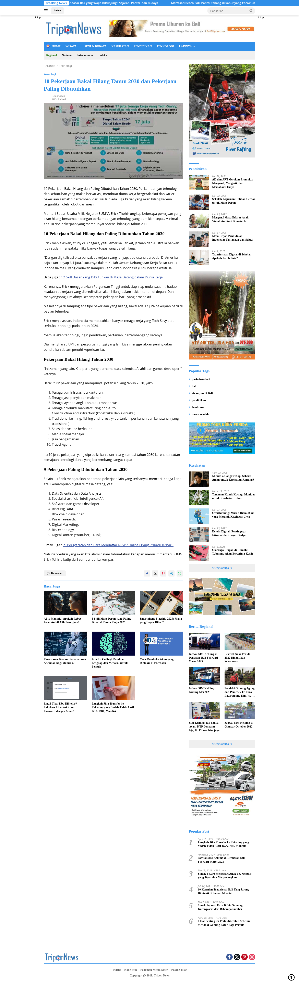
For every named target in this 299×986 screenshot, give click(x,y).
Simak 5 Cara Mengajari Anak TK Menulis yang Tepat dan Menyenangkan (224, 875)
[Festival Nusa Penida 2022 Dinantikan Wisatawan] (240, 641)
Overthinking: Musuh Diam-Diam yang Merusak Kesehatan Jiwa (233, 514)
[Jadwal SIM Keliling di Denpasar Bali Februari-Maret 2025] (204, 641)
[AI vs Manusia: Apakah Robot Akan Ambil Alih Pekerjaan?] (65, 603)
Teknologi (50, 74)
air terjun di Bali (202, 393)
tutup (38, 17)
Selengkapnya (221, 567)
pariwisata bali (201, 379)
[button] (251, 10)
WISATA (70, 46)
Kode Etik (130, 969)
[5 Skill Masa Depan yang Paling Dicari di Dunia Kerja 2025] (113, 603)
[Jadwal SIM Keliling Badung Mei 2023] (204, 676)
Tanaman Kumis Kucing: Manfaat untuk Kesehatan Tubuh (233, 496)
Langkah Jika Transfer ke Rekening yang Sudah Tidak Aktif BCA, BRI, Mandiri (113, 707)
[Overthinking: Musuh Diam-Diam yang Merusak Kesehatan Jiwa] (199, 516)
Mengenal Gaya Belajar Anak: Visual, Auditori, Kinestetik (231, 219)
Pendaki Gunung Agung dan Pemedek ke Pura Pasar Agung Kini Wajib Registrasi (240, 692)
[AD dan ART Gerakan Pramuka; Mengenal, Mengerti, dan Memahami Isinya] (199, 182)
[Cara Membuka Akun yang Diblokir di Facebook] (161, 644)
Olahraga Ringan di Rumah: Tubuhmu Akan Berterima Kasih (232, 551)
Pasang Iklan (179, 969)
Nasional (67, 55)
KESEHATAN (120, 46)
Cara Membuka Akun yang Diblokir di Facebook (157, 661)
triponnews (58, 96)
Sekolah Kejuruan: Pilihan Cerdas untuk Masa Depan (233, 201)
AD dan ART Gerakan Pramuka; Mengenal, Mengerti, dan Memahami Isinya (232, 183)
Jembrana (198, 407)
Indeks (57, 10)
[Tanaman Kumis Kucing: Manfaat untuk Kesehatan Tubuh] (199, 497)
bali (194, 386)
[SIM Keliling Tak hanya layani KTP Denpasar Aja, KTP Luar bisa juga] (204, 710)
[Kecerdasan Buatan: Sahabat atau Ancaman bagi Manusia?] (65, 644)
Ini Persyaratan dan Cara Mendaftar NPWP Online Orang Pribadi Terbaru (118, 545)
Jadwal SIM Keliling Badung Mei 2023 (201, 690)
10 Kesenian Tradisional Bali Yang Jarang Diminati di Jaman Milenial (223, 891)
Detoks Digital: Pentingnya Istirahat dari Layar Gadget (229, 533)
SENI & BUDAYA (95, 46)
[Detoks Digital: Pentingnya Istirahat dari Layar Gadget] (199, 534)
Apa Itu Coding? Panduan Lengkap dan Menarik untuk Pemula (110, 663)
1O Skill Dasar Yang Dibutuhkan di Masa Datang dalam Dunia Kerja (112, 277)
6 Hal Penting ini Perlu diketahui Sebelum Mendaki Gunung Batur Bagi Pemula (224, 923)
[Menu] (46, 10)
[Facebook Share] (147, 573)
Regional (51, 55)
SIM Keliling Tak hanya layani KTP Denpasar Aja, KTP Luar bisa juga (204, 726)
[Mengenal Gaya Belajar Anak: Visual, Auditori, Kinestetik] (199, 220)
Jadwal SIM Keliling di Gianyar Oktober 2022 (239, 724)
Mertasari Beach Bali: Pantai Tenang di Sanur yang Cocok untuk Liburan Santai (190, 3)
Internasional (85, 55)
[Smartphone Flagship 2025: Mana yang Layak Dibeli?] (161, 603)
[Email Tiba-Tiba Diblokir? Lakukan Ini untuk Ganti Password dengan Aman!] (65, 688)
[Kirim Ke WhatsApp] (180, 573)
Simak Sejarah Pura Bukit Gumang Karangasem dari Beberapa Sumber (220, 907)
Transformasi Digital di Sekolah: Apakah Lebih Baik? (232, 256)
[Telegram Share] (171, 573)
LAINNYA (185, 46)
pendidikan (199, 400)
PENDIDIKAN (143, 46)
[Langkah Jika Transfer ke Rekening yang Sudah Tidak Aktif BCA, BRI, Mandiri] (113, 688)
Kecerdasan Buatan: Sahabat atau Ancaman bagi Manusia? (65, 661)
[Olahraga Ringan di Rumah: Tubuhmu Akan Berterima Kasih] (199, 553)
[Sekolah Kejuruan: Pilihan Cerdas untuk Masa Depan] (199, 202)
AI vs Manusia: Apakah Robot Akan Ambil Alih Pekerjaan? (62, 620)
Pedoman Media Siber (154, 969)
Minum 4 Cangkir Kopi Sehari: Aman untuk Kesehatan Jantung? (233, 478)
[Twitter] (237, 957)
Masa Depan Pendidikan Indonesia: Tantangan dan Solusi (232, 238)
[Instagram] (252, 957)
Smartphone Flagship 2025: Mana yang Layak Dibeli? (161, 620)
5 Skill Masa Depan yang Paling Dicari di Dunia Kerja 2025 (111, 620)
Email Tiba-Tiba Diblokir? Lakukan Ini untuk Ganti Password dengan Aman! (60, 707)
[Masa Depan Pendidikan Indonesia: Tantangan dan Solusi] (199, 239)
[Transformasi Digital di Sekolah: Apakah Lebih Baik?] (199, 257)
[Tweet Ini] (155, 573)
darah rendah (200, 414)
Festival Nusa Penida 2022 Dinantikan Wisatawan (237, 658)
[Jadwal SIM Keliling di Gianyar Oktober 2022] (240, 710)
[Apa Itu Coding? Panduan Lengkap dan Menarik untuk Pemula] (113, 644)
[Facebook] (229, 957)
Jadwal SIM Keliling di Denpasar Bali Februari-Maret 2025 (204, 658)
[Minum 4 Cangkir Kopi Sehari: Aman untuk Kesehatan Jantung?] (199, 479)
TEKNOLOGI (165, 46)
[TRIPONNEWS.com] (74, 28)
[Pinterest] (244, 957)
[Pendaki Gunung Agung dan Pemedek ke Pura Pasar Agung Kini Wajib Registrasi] (240, 676)
